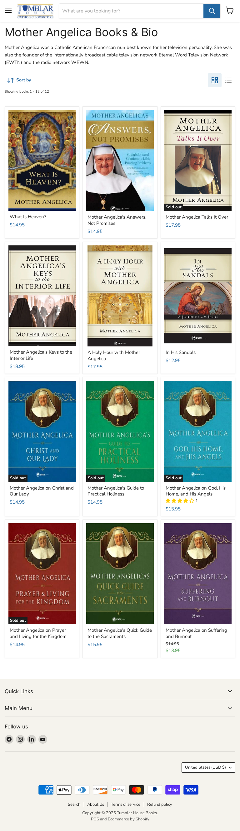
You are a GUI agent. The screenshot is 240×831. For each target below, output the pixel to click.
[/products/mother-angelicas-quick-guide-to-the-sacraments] (120, 574)
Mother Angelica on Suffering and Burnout (196, 633)
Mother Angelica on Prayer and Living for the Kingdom (38, 633)
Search (74, 804)
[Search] (211, 11)
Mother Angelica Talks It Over (197, 217)
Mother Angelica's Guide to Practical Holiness (116, 491)
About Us (95, 804)
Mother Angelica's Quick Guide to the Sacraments (120, 633)
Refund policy (159, 804)
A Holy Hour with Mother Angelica (114, 355)
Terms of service (125, 804)
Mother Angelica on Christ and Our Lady (42, 491)
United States (205, 767)
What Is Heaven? (28, 217)
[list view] (228, 80)
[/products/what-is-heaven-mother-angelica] (42, 160)
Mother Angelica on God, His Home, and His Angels (196, 491)
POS (95, 819)
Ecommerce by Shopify (128, 819)
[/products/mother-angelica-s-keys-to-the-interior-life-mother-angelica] (42, 295)
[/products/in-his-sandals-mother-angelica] (198, 295)
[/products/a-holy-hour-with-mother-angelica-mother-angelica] (120, 295)
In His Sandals (181, 352)
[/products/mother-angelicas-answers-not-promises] (120, 160)
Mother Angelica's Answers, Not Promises (117, 220)
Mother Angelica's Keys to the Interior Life (41, 355)
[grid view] (215, 80)
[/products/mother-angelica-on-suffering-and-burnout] (198, 574)
